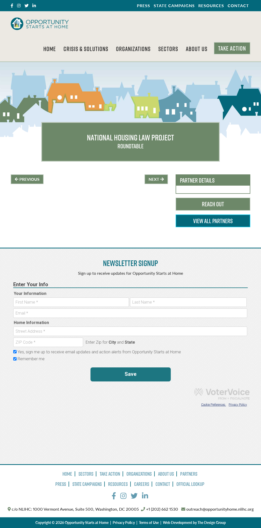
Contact (238, 5)
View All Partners (213, 221)
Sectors (168, 48)
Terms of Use (149, 522)
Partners (188, 473)
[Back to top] (247, 514)
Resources (211, 5)
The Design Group (212, 522)
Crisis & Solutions (85, 48)
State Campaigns (174, 5)
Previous (29, 179)
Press (143, 5)
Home (49, 48)
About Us (196, 48)
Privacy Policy (124, 522)
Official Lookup (190, 484)
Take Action (232, 48)
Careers (141, 484)
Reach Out (213, 204)
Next (154, 179)
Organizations (133, 48)
